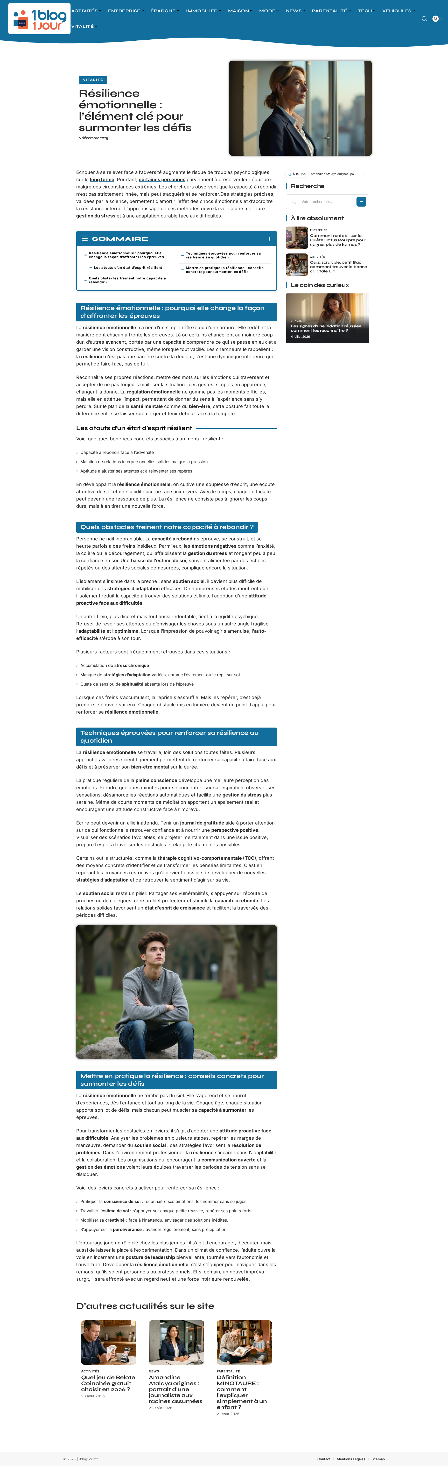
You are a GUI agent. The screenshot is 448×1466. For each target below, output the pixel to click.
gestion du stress (95, 216)
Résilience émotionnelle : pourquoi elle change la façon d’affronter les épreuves (126, 255)
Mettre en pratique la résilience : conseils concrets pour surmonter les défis (224, 270)
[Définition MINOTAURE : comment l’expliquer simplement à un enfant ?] (244, 1342)
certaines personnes (162, 179)
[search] (424, 18)
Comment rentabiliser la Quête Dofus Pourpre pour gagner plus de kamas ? (338, 240)
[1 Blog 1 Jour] (39, 19)
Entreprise (318, 230)
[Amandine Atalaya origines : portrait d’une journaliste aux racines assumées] (176, 1342)
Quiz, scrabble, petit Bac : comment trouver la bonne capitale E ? (338, 266)
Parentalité (228, 1371)
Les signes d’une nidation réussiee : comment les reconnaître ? (327, 328)
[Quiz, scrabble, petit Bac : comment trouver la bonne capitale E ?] (297, 264)
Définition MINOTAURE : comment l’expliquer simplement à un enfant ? (242, 1392)
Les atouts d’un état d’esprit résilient (128, 267)
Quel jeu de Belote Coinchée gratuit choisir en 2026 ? (108, 1383)
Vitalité (93, 80)
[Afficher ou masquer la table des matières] (209, 239)
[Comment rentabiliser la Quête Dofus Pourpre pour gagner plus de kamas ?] (297, 238)
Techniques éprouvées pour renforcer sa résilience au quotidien (223, 255)
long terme (102, 179)
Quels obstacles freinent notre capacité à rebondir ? (127, 280)
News (154, 1371)
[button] (364, 174)
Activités (90, 1371)
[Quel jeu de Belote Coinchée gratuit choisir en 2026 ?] (108, 1342)
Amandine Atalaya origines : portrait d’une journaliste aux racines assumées (175, 1389)
